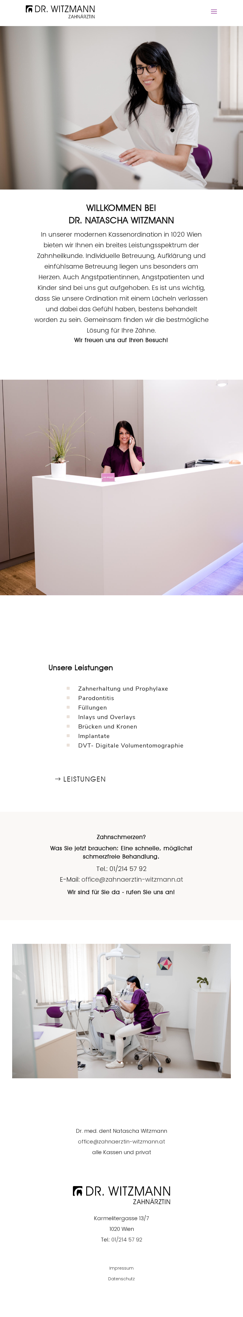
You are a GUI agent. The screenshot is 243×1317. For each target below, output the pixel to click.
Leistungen (84, 779)
